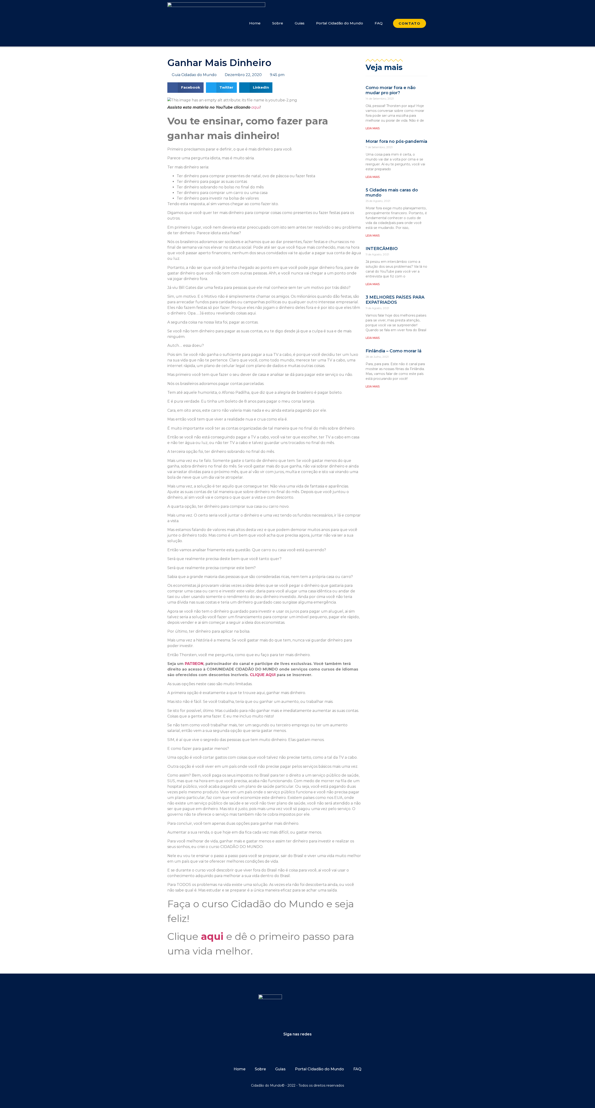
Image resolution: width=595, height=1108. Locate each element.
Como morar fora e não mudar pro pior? (391, 90)
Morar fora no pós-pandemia (396, 141)
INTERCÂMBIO (382, 248)
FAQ (379, 23)
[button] (185, 87)
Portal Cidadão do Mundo (339, 23)
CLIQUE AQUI (263, 675)
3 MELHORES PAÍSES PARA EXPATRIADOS (395, 300)
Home (255, 23)
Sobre (277, 23)
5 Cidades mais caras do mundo (392, 192)
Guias (299, 23)
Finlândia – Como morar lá (393, 351)
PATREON (194, 663)
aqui (255, 107)
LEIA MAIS (373, 128)
